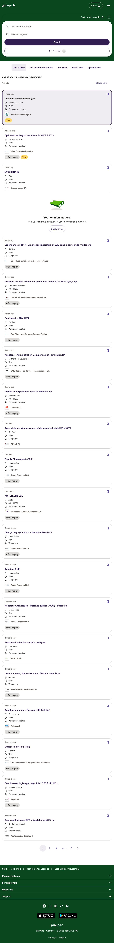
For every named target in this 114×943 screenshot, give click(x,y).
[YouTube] (50, 906)
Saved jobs (77, 67)
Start (4, 868)
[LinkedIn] (67, 906)
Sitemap (40, 930)
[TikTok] (62, 906)
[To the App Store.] (46, 915)
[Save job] (107, 94)
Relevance (100, 82)
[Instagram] (56, 906)
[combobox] (57, 26)
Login (94, 5)
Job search (19, 67)
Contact (50, 930)
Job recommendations (41, 67)
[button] (92, 17)
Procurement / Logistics (37, 868)
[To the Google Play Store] (68, 915)
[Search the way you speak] (109, 17)
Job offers (16, 868)
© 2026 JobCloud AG (67, 930)
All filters (58, 51)
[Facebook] (44, 906)
